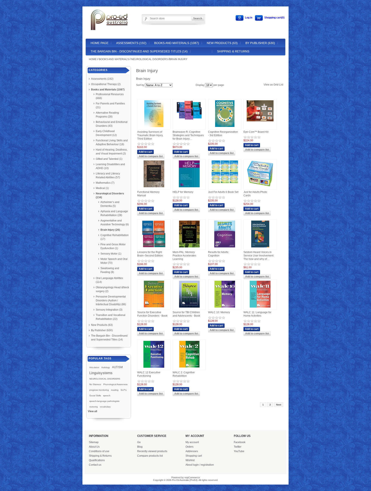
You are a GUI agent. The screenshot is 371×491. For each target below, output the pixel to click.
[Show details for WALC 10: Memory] (224, 307)
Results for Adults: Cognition (218, 254)
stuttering (93, 407)
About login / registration (200, 464)
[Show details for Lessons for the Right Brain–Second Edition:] (154, 247)
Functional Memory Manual (148, 194)
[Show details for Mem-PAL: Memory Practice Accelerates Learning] (189, 247)
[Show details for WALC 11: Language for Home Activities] (260, 307)
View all (92, 411)
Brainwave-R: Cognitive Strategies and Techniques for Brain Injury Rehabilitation (188, 135)
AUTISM (117, 367)
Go (139, 442)
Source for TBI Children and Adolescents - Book (186, 314)
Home (93, 59)
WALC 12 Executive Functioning (148, 374)
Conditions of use (99, 451)
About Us (94, 446)
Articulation (94, 367)
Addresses (192, 451)
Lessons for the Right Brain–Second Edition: (150, 254)
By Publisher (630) (260, 43)
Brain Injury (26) (110, 229)
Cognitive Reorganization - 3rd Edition (223, 133)
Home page (99, 43)
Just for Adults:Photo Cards (255, 194)
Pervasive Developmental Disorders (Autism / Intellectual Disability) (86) (111, 300)
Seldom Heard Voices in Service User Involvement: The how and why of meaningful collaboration (258, 256)
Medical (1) (102, 188)
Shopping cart (194, 455)
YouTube (239, 451)
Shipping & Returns (233, 51)
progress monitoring (99, 390)
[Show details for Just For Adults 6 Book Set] (224, 183)
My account (192, 442)
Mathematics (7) (105, 182)
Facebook (239, 442)
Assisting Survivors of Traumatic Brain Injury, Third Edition (150, 135)
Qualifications (97, 460)
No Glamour (95, 384)
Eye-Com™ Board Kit (255, 131)
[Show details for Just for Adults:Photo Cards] (260, 187)
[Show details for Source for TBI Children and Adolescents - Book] (189, 307)
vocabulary (105, 407)
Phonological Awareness (115, 384)
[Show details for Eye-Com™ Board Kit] (260, 121)
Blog (140, 446)
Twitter (237, 446)
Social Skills (95, 395)
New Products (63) (222, 43)
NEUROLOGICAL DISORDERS (104, 379)
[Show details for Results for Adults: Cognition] (224, 247)
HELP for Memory (183, 192)
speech (106, 395)
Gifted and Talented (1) (109, 158)
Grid (276, 84)
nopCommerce (192, 477)
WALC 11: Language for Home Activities (257, 314)
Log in (248, 17)
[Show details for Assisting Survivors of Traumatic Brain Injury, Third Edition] (153, 127)
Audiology (105, 367)
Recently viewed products (152, 451)
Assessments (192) (131, 43)
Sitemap (94, 442)
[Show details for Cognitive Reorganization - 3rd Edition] (225, 127)
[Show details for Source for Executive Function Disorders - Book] (154, 307)
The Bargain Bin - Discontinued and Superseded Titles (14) (139, 51)
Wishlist (190, 460)
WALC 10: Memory (219, 312)
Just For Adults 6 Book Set (223, 192)
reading (115, 390)
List (281, 84)
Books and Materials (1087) (176, 43)
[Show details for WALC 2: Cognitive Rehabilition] (189, 367)
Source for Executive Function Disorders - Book (152, 314)
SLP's (123, 390)
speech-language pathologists (104, 401)
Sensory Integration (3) (109, 309)
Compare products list (150, 455)
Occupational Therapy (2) (106, 84)
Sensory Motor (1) (110, 253)
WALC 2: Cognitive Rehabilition (184, 374)
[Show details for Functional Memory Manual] (154, 187)
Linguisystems (101, 373)
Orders (189, 446)
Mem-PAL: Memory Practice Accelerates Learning (184, 255)
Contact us (95, 464)
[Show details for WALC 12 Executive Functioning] (153, 367)
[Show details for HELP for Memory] (189, 187)
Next (278, 404)
